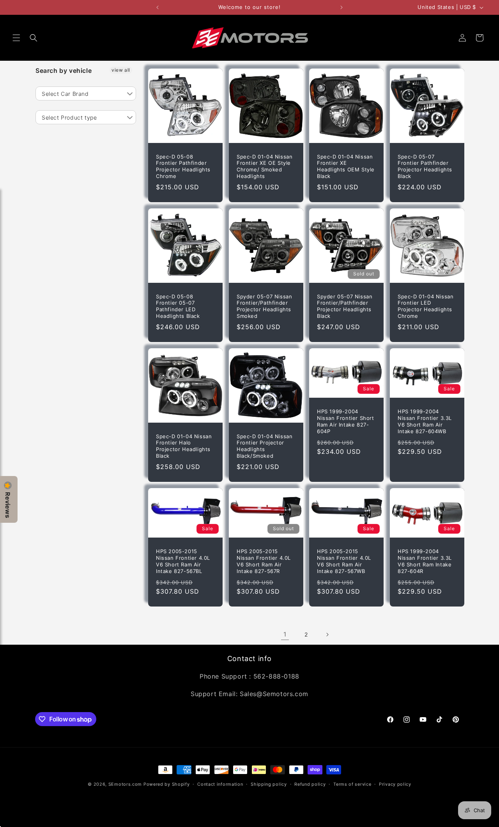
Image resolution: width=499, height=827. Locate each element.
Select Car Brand (65, 93)
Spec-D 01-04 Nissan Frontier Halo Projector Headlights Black (184, 446)
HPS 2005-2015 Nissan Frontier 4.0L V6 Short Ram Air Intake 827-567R (264, 561)
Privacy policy (395, 784)
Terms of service (352, 784)
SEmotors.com (125, 784)
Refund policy (310, 784)
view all (120, 70)
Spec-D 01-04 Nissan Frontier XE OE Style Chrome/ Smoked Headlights (264, 166)
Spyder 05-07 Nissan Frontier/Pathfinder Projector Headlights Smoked (264, 306)
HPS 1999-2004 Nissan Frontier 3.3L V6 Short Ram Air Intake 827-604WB (425, 421)
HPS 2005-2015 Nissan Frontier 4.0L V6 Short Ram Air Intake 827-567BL (183, 561)
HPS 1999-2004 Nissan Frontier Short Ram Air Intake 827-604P (345, 421)
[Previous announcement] (157, 7)
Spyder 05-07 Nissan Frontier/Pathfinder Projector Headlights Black (344, 306)
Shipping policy (269, 784)
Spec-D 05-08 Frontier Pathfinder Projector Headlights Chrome (183, 166)
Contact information (220, 784)
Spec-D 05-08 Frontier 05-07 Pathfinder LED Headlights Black (178, 306)
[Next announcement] (341, 7)
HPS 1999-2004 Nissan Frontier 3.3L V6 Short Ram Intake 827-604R (425, 561)
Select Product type (69, 117)
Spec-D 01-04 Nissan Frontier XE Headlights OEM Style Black (346, 166)
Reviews (8, 505)
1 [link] (285, 634)
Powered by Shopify (166, 784)
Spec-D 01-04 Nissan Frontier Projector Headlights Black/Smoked (264, 446)
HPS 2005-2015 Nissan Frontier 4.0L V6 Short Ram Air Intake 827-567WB (344, 561)
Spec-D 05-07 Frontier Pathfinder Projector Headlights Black (425, 166)
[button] (16, 37)
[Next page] (327, 634)
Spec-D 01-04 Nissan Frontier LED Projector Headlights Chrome (425, 306)
